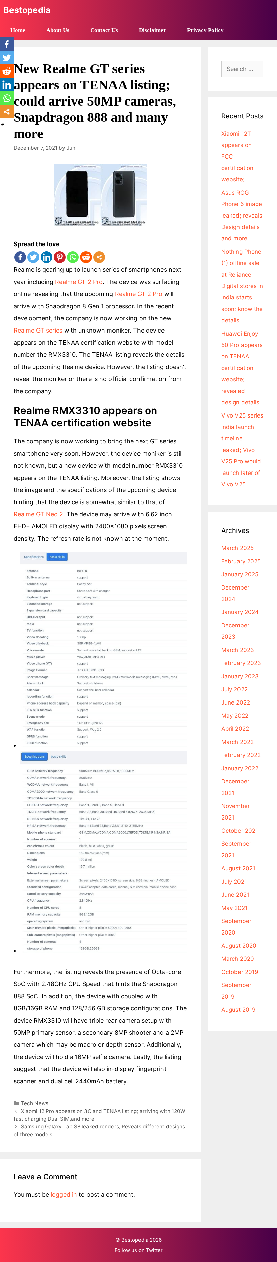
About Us (57, 30)
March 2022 (237, 742)
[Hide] (2, 124)
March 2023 (237, 650)
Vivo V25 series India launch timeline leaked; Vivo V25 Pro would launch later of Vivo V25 (242, 450)
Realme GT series (39, 330)
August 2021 (238, 868)
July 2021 (234, 881)
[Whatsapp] (73, 257)
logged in (64, 1194)
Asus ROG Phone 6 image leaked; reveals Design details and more (241, 215)
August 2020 (238, 945)
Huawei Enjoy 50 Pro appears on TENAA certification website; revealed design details (242, 368)
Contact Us (104, 30)
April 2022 (235, 728)
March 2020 (237, 958)
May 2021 (234, 908)
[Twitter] (33, 257)
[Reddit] (86, 257)
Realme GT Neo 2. (40, 514)
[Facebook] (20, 257)
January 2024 (240, 612)
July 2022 (234, 689)
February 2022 (241, 755)
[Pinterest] (60, 257)
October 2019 (239, 972)
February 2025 (241, 561)
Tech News (34, 1103)
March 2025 (237, 548)
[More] (99, 257)
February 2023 (241, 663)
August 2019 (238, 1009)
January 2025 (239, 574)
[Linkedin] (46, 257)
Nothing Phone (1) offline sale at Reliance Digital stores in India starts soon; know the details (242, 286)
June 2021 (235, 894)
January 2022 (239, 768)
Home (17, 30)
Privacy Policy (205, 30)
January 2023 (240, 676)
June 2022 (235, 702)
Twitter (154, 1250)
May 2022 (234, 715)
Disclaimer (152, 30)
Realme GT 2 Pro (79, 281)
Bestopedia (27, 10)
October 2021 (239, 830)
